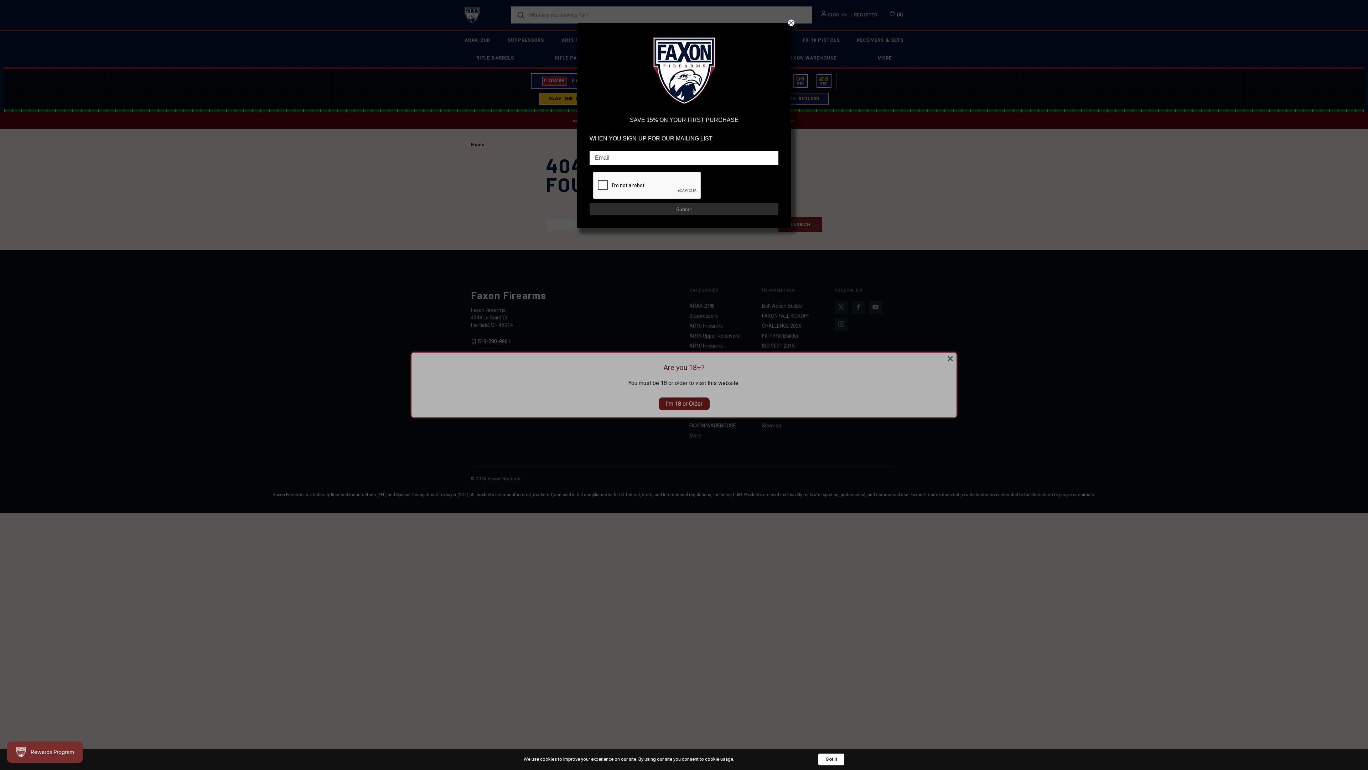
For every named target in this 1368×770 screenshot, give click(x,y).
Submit (684, 209)
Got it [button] (831, 759)
